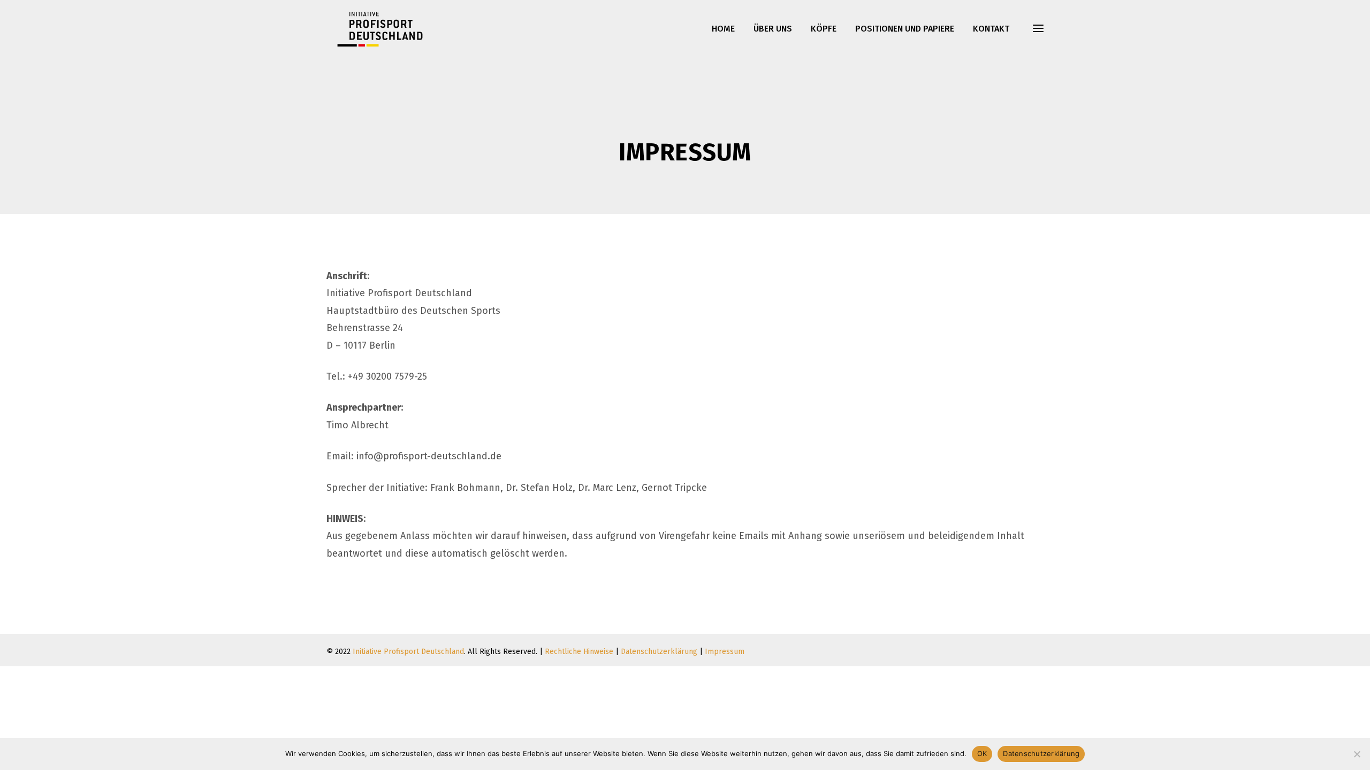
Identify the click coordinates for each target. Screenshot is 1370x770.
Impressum (724, 651)
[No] (1356, 754)
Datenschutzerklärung (659, 651)
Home (723, 29)
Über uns (773, 29)
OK (982, 753)
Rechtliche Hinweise (579, 651)
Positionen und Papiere (904, 29)
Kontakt (991, 29)
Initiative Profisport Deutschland (408, 651)
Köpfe (823, 29)
